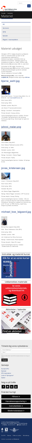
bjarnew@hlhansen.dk (16, 98)
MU (4, 24)
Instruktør (10, 13)
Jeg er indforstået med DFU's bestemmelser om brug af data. (15, 356)
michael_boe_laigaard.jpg (16, 211)
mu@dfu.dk (4, 77)
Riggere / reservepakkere (10, 39)
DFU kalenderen (6, 373)
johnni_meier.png (11, 126)
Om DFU (3, 435)
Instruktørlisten (15, 406)
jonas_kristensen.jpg (13, 168)
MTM (4, 32)
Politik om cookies (17, 435)
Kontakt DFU (5, 369)
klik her (27, 77)
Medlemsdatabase (15, 410)
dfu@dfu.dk (24, 424)
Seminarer (6, 28)
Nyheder (5, 36)
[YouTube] (16, 386)
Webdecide (16, 439)
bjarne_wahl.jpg (10, 81)
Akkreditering (26, 435)
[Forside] (10, 5)
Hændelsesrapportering (15, 401)
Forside (3, 13)
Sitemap (9, 435)
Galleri (3, 378)
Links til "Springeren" (7, 375)
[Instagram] (7, 386)
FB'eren (15, 396)
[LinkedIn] (12, 386)
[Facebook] (3, 386)
